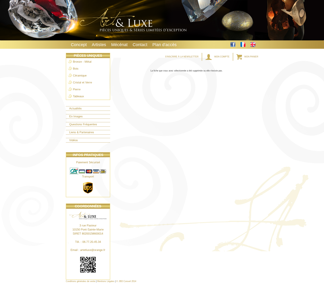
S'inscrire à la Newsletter (182, 56)
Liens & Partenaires (81, 132)
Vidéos (73, 140)
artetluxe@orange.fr (92, 250)
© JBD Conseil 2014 (126, 281)
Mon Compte (222, 56)
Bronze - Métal (82, 61)
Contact (140, 44)
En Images (76, 116)
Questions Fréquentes (83, 124)
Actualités (75, 108)
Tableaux (78, 96)
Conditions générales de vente (80, 281)
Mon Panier (251, 56)
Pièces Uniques (88, 55)
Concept (79, 44)
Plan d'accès (164, 44)
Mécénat (119, 44)
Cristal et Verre (82, 82)
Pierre (76, 89)
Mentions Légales (105, 281)
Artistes (99, 44)
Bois (75, 68)
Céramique (80, 75)
